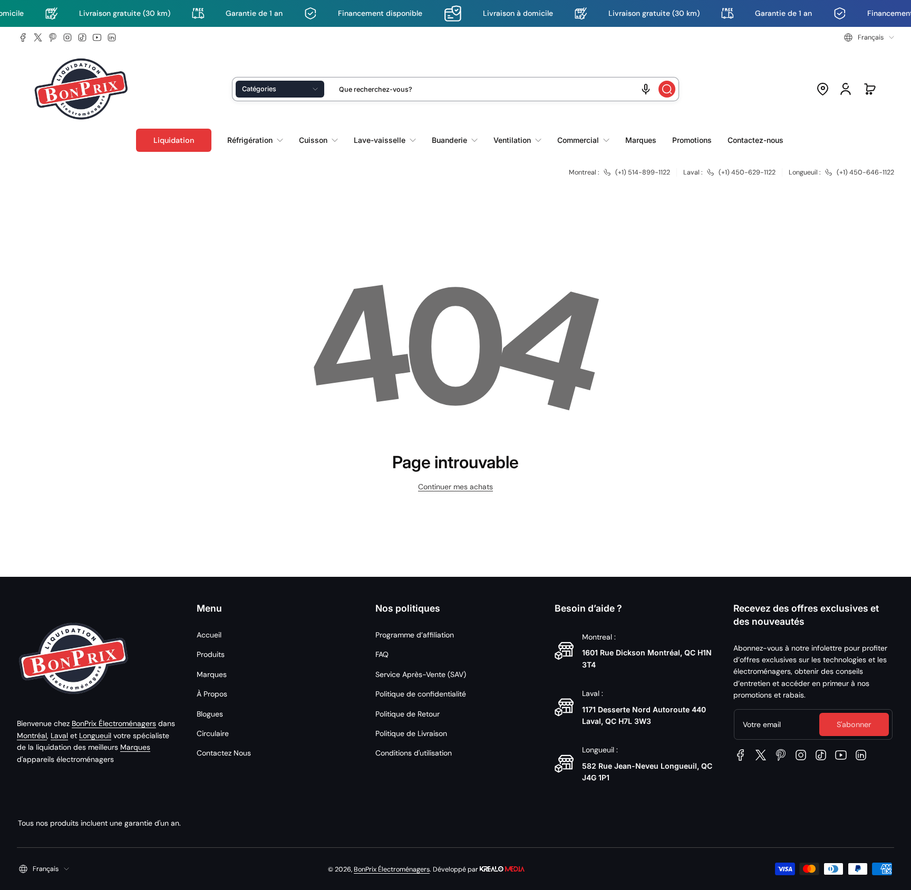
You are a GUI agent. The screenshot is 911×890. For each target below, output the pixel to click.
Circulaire (213, 733)
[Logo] (81, 89)
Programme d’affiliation (414, 635)
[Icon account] (845, 89)
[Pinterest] (52, 37)
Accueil (209, 635)
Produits (211, 654)
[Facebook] (23, 37)
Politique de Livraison (411, 733)
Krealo (502, 868)
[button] (869, 37)
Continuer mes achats (455, 486)
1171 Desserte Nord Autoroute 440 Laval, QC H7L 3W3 (644, 715)
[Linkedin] (111, 37)
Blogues (210, 714)
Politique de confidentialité (420, 694)
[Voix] (645, 89)
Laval (59, 735)
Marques (135, 747)
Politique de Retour (407, 714)
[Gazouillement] (38, 37)
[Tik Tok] (82, 37)
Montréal (32, 735)
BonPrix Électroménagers (114, 723)
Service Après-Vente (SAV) (420, 674)
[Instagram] (67, 37)
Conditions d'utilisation (413, 753)
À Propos (212, 694)
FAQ (382, 654)
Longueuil (95, 735)
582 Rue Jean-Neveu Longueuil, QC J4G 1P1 (647, 771)
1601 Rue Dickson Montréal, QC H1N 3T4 (647, 658)
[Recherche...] (666, 89)
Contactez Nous (224, 753)
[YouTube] (97, 37)
